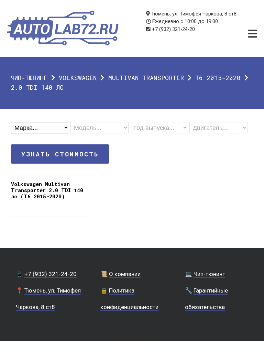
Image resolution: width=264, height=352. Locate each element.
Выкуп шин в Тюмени (132, 337)
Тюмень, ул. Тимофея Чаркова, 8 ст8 (193, 14)
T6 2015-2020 (218, 78)
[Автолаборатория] (63, 28)
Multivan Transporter (146, 78)
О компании (125, 274)
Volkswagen (78, 78)
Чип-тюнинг (29, 78)
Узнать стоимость (60, 154)
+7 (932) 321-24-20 (173, 29)
